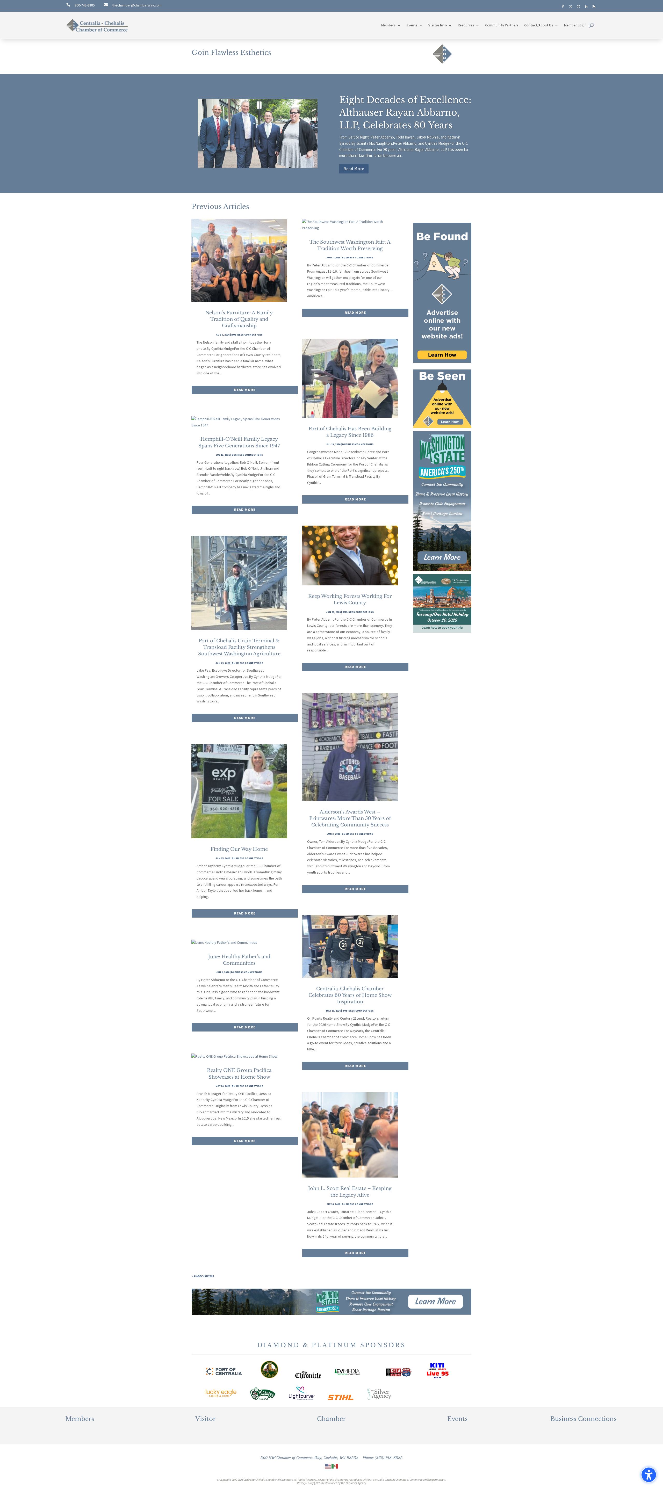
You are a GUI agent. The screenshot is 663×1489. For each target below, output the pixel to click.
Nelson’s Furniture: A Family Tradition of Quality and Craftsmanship (239, 319)
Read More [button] (353, 168)
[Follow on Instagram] (578, 7)
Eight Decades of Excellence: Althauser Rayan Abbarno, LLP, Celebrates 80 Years (405, 112)
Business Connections (247, 334)
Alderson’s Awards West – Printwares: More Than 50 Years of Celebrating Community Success (350, 818)
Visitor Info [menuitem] (437, 25)
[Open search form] (591, 25)
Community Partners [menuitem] (501, 25)
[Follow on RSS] (594, 7)
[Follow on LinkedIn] (586, 7)
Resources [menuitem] (466, 25)
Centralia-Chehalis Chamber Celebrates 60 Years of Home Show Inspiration (350, 995)
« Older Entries (203, 1276)
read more (244, 389)
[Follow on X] (570, 7)
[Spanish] (335, 1466)
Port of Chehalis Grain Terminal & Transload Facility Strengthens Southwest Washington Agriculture (239, 647)
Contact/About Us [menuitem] (538, 25)
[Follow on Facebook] (563, 7)
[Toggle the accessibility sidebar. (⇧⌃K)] (649, 1475)
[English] (328, 1466)
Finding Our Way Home (239, 849)
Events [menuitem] (412, 25)
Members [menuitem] (388, 25)
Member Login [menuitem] (575, 25)
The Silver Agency (355, 1483)
